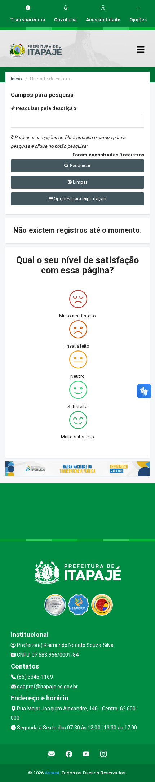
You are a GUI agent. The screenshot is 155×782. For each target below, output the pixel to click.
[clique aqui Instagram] (103, 754)
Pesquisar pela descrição (45, 108)
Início (16, 78)
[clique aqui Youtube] (86, 754)
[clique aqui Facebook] (69, 754)
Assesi (52, 773)
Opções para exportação (79, 198)
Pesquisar (80, 165)
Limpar (80, 182)
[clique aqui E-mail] (51, 754)
